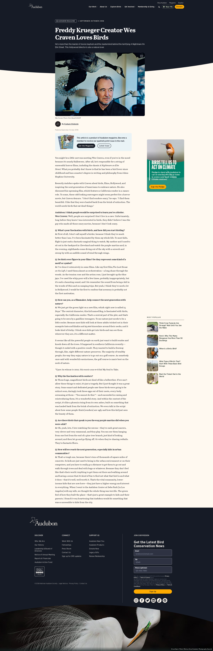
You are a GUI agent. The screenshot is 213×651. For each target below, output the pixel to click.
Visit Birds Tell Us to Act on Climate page (165, 165)
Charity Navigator (39, 571)
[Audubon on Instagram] (136, 600)
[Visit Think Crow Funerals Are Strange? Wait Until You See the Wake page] (165, 327)
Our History (39, 545)
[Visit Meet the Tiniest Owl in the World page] (165, 378)
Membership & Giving (146, 7)
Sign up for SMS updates (71, 556)
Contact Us (66, 552)
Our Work (92, 7)
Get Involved (129, 7)
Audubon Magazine (66, 21)
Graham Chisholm (71, 124)
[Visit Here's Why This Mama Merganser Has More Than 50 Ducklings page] (165, 340)
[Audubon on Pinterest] (165, 600)
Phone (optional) (141, 568)
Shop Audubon (162, 3)
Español (180, 3)
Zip (136, 559)
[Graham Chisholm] (58, 124)
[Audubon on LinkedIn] (153, 600)
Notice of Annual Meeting (45, 555)
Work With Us (67, 541)
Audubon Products (96, 545)
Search (159, 7)
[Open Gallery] (141, 56)
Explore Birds (115, 7)
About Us (103, 7)
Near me (169, 7)
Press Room (66, 549)
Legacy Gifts (94, 552)
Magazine (172, 3)
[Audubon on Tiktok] (159, 600)
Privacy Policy (73, 583)
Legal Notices (63, 583)
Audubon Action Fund (43, 562)
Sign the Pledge (157, 187)
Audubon (35, 6)
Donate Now (94, 549)
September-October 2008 (92, 21)
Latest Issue (104, 146)
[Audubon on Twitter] (147, 600)
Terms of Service (145, 577)
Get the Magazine (86, 146)
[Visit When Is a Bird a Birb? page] (163, 353)
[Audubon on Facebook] (142, 600)
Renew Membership (97, 556)
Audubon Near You (96, 541)
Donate (179, 7)
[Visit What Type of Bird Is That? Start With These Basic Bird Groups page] (165, 365)
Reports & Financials (43, 558)
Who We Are (40, 541)
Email (137, 551)
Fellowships (66, 545)
